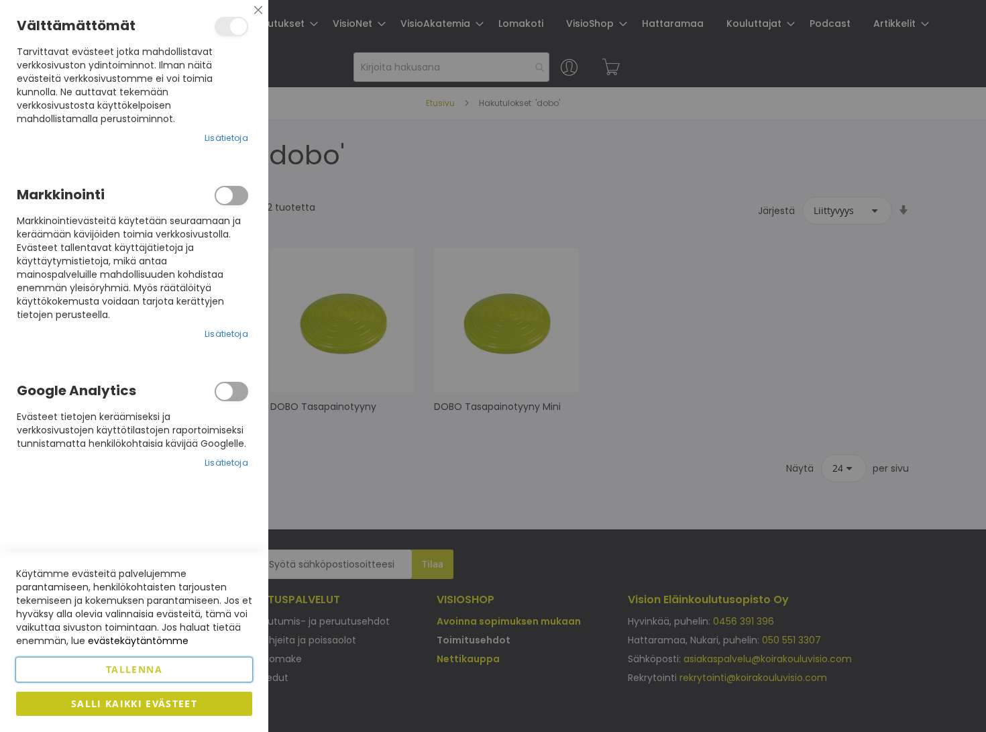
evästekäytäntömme (138, 640)
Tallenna (134, 669)
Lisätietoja (226, 138)
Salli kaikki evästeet (134, 703)
